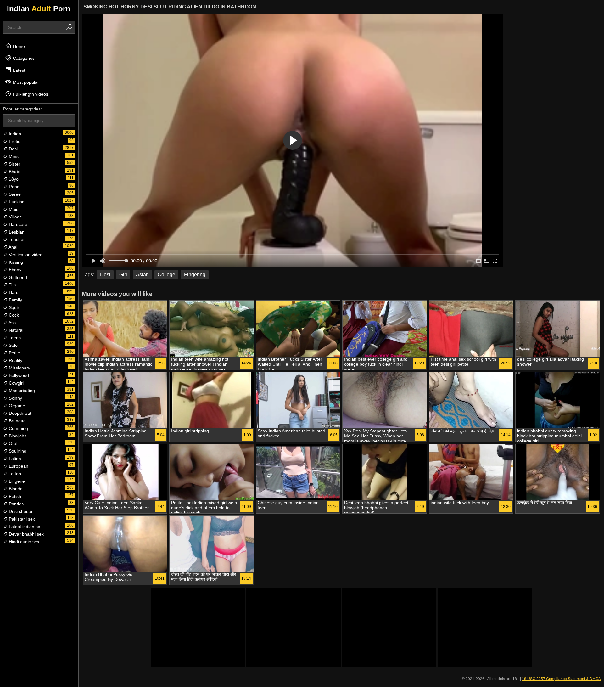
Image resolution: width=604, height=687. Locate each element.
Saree (14, 194)
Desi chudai (20, 511)
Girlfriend (17, 277)
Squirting (17, 450)
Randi (14, 186)
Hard (13, 292)
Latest (18, 70)
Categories (23, 58)
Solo (13, 345)
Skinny (15, 398)
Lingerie (16, 481)
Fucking (16, 201)
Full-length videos (30, 94)
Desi (13, 148)
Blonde (15, 488)
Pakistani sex (21, 518)
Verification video (25, 254)
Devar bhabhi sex (26, 534)
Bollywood (18, 375)
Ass (12, 322)
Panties (16, 503)
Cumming (18, 428)
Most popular (25, 82)
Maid (13, 209)
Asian (142, 274)
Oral (12, 443)
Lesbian (16, 231)
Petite (14, 352)
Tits (12, 284)
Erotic (14, 141)
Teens (14, 337)
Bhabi (14, 171)
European (18, 466)
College (166, 274)
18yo (13, 179)
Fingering (194, 274)
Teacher (16, 239)
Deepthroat (19, 413)
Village (15, 216)
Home (18, 46)
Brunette (17, 420)
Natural (15, 330)
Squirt (14, 307)
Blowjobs (17, 435)
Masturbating (21, 390)
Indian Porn (38, 8)
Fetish (14, 496)
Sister (14, 163)
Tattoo (14, 473)
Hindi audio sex (23, 541)
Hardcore (17, 224)
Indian (14, 133)
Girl (123, 274)
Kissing (15, 262)
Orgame (16, 405)
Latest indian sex (25, 526)
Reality (15, 360)
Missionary (19, 367)
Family (15, 299)
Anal (12, 247)
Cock (13, 315)
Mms (13, 156)
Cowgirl (16, 383)
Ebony (14, 269)
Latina (14, 458)
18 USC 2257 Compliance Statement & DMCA (561, 679)
